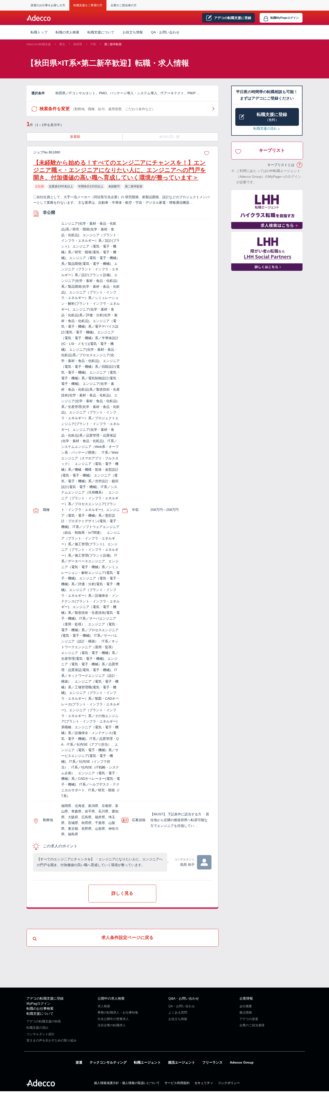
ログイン (284, 17)
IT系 (93, 44)
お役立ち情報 (133, 32)
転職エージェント (147, 1062)
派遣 (79, 1062)
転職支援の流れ (265, 128)
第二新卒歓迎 (113, 44)
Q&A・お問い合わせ (183, 998)
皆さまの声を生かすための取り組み (51, 1040)
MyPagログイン (38, 1003)
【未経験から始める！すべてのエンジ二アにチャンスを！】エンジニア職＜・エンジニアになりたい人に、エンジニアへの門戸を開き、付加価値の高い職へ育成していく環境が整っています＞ (119, 170)
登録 (232, 18)
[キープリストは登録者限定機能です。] (206, 152)
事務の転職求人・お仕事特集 (118, 1012)
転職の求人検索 (67, 32)
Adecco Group (242, 1062)
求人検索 (104, 1006)
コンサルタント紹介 (40, 1034)
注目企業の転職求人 (112, 1025)
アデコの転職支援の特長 (43, 1021)
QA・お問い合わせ (165, 32)
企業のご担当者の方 (124, 5)
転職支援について (39, 1013)
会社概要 (245, 1006)
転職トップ (39, 32)
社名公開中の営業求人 (113, 1019)
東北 (62, 44)
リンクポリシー (229, 1083)
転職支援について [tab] (100, 32)
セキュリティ (203, 1083)
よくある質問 (177, 1012)
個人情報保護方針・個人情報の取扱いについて (127, 1083)
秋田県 (77, 44)
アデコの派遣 (248, 1019)
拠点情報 (245, 1012)
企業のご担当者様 (251, 1025)
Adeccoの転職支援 (38, 44)
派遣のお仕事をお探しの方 (48, 5)
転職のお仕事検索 (39, 1008)
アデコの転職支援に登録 (45, 998)
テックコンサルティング (108, 1062)
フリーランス (212, 1062)
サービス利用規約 (177, 1083)
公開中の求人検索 (111, 998)
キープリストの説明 (300, 165)
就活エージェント (181, 1062)
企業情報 (246, 998)
